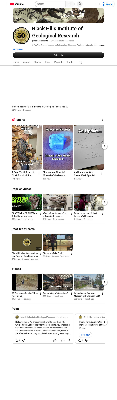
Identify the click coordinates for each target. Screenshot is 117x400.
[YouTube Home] (17, 4)
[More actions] (102, 120)
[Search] (70, 4)
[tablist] (58, 62)
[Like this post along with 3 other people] (80, 340)
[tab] (16, 62)
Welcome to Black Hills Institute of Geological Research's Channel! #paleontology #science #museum (40, 107)
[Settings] (95, 4)
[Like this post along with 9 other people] (16, 340)
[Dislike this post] (23, 340)
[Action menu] (69, 340)
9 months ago (62, 317)
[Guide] (5, 4)
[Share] (55, 340)
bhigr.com (19, 49)
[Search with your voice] (80, 4)
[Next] (104, 146)
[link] (42, 329)
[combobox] (51, 4)
